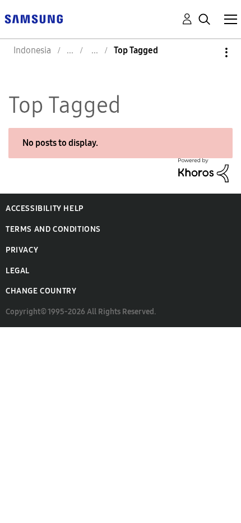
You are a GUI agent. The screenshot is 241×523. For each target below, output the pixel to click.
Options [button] (207, 52)
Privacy (22, 250)
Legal (18, 271)
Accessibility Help (45, 208)
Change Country (41, 291)
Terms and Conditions (53, 229)
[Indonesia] (33, 18)
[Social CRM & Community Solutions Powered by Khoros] (203, 169)
